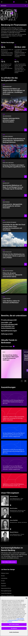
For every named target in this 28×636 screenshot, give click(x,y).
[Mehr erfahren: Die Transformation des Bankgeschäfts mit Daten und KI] (14, 188)
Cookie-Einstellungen (14, 632)
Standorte (3, 583)
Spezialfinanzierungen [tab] (9, 331)
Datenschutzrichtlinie (6, 588)
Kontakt (3, 580)
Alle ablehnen (14, 628)
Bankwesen (3, 5)
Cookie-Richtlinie (20, 618)
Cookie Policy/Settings (6, 593)
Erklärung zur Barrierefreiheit (7, 595)
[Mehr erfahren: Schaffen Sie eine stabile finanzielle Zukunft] (14, 168)
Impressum (3, 585)
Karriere (3, 575)
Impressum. (9, 621)
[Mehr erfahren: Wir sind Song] (14, 145)
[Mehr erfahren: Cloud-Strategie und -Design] (14, 233)
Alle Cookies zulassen (14, 624)
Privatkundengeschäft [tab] (9, 320)
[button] (9, 562)
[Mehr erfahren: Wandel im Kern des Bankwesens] (14, 97)
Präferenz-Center (5, 573)
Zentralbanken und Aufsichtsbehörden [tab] (8, 327)
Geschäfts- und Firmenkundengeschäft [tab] (9, 323)
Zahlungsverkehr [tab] (7, 334)
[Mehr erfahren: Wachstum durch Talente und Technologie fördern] (14, 257)
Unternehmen (4, 578)
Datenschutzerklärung (13, 620)
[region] (14, 616)
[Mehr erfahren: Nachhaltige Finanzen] (14, 280)
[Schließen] (26, 598)
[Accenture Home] (14, 2)
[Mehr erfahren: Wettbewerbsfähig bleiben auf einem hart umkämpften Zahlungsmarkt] (14, 122)
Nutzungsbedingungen (6, 590)
